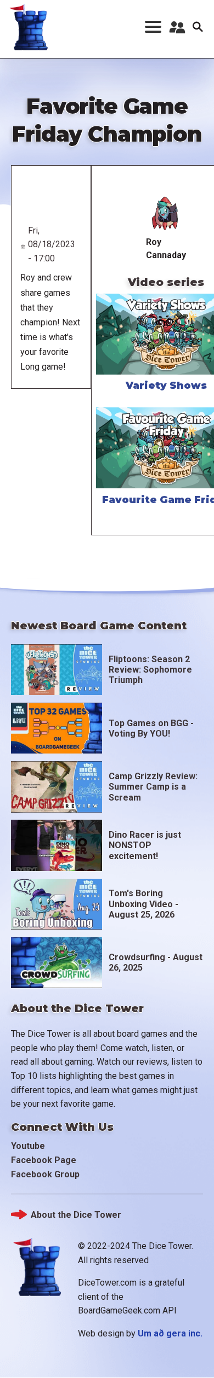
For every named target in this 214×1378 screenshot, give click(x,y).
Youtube (28, 1146)
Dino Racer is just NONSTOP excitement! (145, 845)
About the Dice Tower (76, 1215)
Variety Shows (166, 385)
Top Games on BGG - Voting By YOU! (151, 728)
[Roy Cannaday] (166, 213)
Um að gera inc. (170, 1333)
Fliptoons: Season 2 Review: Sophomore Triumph (150, 669)
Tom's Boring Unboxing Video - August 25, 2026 (143, 903)
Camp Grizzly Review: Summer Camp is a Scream (153, 786)
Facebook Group (45, 1174)
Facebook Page (43, 1160)
